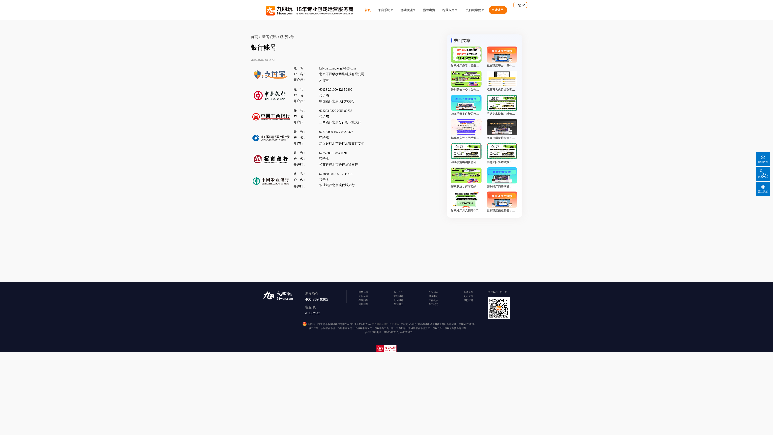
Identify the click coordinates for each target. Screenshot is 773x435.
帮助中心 (433, 296)
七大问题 (398, 300)
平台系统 (384, 10)
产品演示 (433, 292)
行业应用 (448, 10)
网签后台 (363, 292)
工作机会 (433, 300)
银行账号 (468, 300)
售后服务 (363, 304)
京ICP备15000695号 (360, 324)
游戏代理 (407, 10)
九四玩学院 (473, 10)
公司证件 (468, 296)
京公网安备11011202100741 (386, 324)
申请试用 (497, 9)
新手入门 (398, 292)
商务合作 (468, 292)
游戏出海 (429, 10)
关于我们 (433, 304)
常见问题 (398, 296)
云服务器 (363, 296)
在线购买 (363, 300)
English (520, 5)
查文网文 (398, 304)
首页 (368, 10)
